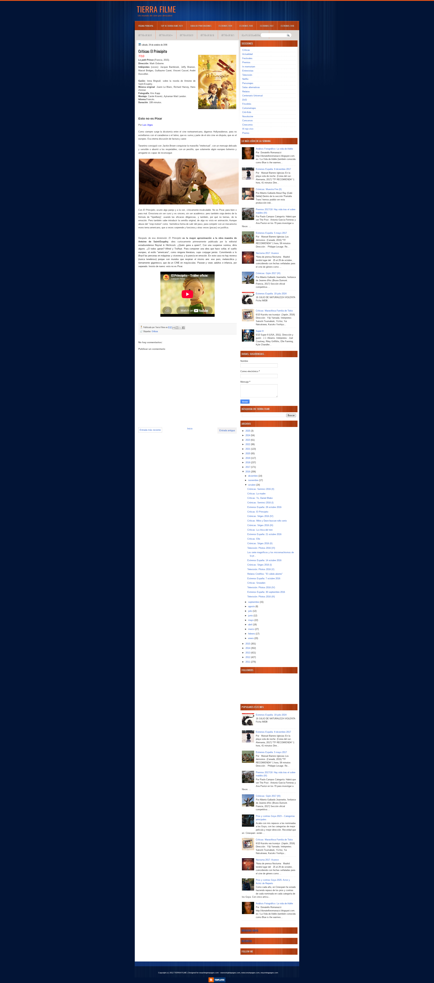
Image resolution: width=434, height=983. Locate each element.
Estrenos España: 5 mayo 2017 (271, 233)
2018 (248, 462)
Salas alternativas (251, 87)
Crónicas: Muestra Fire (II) (269, 189)
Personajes (247, 83)
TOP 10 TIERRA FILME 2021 (172, 25)
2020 (248, 453)
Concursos (247, 120)
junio (250, 615)
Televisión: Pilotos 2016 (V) (260, 569)
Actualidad (247, 54)
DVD (244, 100)
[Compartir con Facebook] (183, 327)
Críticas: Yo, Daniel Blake (260, 498)
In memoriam (248, 66)
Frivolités (246, 104)
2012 (248, 657)
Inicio (189, 428)
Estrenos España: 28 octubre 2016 (264, 507)
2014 (248, 648)
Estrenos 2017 (266, 25)
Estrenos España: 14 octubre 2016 (264, 560)
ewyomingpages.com (269, 973)
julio (250, 611)
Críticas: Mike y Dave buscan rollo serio (267, 520)
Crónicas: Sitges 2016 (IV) (260, 516)
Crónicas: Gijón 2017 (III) (268, 273)
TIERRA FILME (156, 9)
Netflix (245, 79)
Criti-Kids (246, 112)
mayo (251, 620)
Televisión (247, 75)
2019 (248, 458)
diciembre (253, 476)
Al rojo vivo (247, 129)
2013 (248, 652)
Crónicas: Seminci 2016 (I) (260, 502)
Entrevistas (247, 70)
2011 (248, 662)
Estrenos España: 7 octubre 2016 (263, 578)
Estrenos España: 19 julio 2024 (271, 293)
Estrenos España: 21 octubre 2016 (264, 534)
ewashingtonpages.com (209, 973)
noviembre (253, 480)
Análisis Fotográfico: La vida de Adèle (274, 149)
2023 (248, 440)
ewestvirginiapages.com (230, 973)
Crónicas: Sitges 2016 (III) (260, 525)
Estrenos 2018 (246, 25)
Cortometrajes (249, 108)
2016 (248, 471)
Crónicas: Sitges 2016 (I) (259, 564)
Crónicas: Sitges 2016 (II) (259, 543)
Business (247, 941)
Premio (245, 133)
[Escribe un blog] (177, 327)
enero (251, 638)
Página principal (145, 25)
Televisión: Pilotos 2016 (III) (261, 596)
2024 (248, 435)
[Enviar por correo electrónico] (173, 327)
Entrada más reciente (150, 430)
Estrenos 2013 (186, 34)
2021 (248, 449)
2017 (248, 467)
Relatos (246, 91)
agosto (251, 606)
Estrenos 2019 (225, 25)
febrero (252, 633)
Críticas (155, 331)
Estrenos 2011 (227, 34)
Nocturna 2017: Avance (267, 253)
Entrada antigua (227, 430)
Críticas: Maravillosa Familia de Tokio (274, 310)
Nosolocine (247, 116)
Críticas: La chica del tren (260, 530)
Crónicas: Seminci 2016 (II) (260, 489)
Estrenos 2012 (207, 34)
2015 (248, 643)
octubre (252, 485)
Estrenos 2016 (287, 25)
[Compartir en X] (180, 327)
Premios (246, 62)
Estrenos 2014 (166, 34)
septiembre (254, 602)
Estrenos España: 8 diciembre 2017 (273, 169)
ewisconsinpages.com (250, 973)
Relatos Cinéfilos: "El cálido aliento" (265, 574)
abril (250, 624)
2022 (248, 444)
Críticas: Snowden (256, 583)
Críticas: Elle (253, 539)
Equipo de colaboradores (253, 34)
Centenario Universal (252, 95)
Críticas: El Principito (257, 511)
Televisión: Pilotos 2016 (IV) (261, 587)
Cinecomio (247, 124)
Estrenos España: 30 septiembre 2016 (266, 592)
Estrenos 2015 (145, 34)
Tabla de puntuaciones (200, 25)
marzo (251, 629)
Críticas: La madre (256, 493)
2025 (248, 431)
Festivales (247, 58)
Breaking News (250, 930)
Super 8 (259, 331)
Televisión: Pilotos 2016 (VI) (261, 548)
